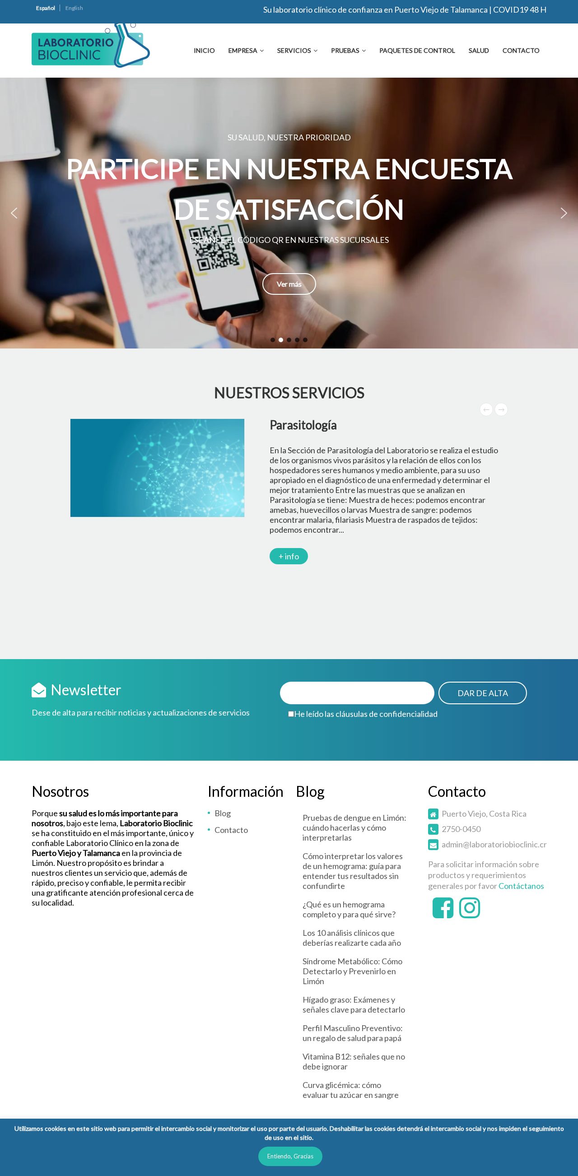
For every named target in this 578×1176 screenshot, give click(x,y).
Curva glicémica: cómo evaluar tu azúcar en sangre (351, 1090)
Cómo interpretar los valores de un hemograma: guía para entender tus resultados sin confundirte (353, 871)
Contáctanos (521, 886)
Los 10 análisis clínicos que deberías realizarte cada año (352, 938)
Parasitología (303, 425)
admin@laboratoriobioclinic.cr (494, 844)
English (74, 8)
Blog (222, 813)
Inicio (204, 50)
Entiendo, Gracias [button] (290, 1156)
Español (45, 8)
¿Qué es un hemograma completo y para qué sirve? (349, 909)
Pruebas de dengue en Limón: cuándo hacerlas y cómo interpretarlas (354, 827)
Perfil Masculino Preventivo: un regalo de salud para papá (353, 1033)
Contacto (521, 50)
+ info (289, 556)
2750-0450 (461, 829)
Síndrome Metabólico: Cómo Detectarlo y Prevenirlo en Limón (352, 971)
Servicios (294, 50)
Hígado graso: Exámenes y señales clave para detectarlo (354, 1004)
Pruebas (345, 50)
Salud (479, 50)
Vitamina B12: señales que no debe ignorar (354, 1061)
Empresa (242, 50)
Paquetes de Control (417, 50)
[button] (289, 213)
